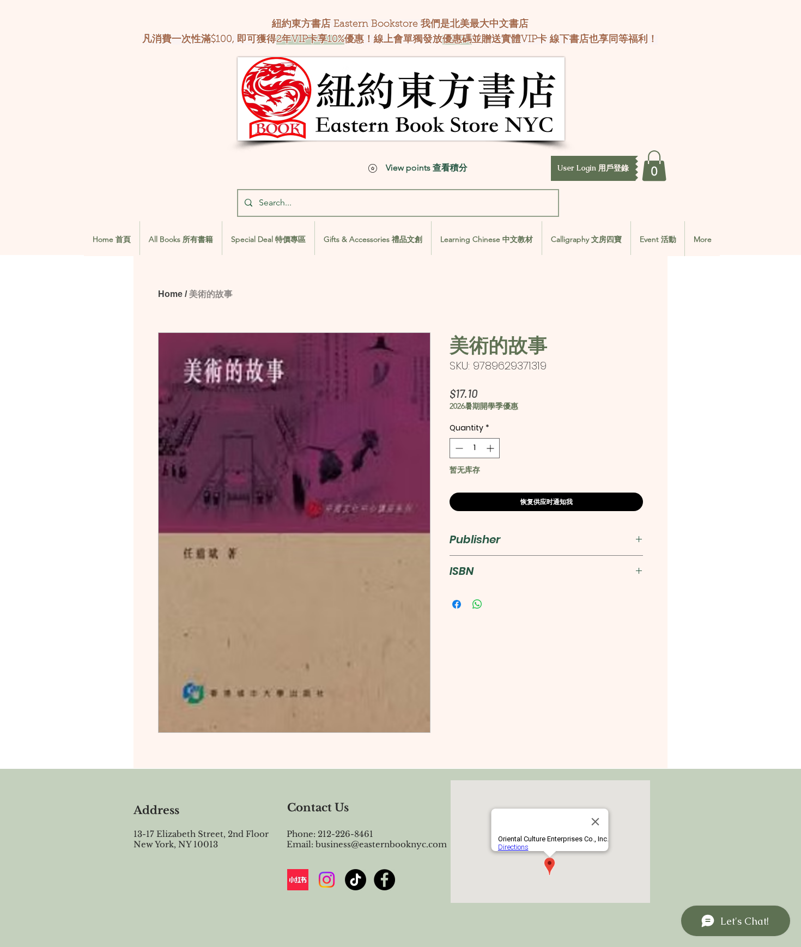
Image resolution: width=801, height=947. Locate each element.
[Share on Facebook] (456, 604)
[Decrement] (458, 448)
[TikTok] (355, 879)
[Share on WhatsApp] (477, 604)
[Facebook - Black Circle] (384, 879)
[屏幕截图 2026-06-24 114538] (297, 879)
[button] (593, 168)
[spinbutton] (474, 448)
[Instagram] (326, 879)
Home (170, 294)
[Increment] (491, 448)
